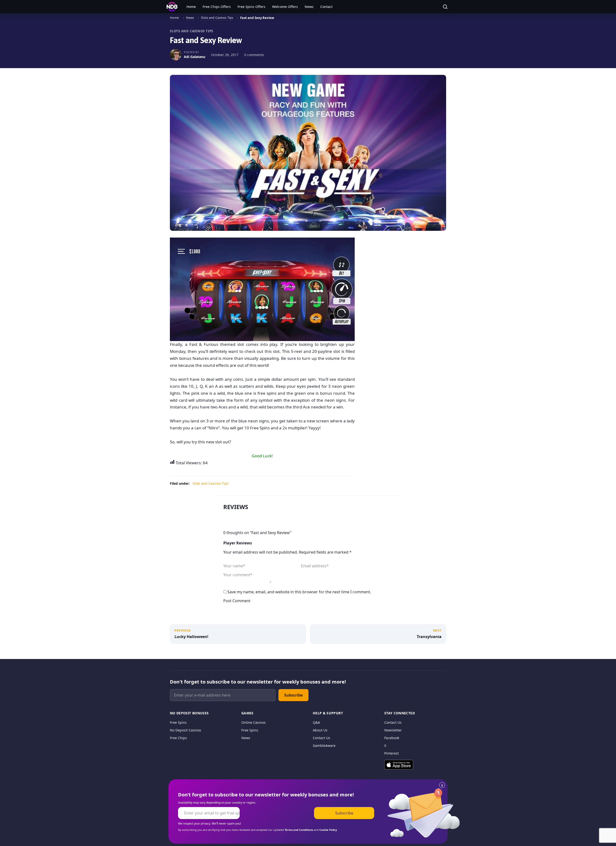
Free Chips (178, 738)
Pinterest (391, 753)
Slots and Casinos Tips (217, 17)
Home (191, 6)
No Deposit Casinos (185, 730)
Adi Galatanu (194, 56)
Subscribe (293, 695)
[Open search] (445, 7)
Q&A (316, 722)
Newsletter (393, 730)
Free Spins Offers (251, 6)
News (309, 6)
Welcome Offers (285, 6)
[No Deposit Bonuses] (172, 7)
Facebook (391, 738)
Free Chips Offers (217, 6)
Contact (326, 6)
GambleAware (324, 745)
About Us (320, 730)
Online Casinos (253, 722)
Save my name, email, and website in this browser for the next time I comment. (299, 591)
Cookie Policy (328, 830)
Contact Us (321, 738)
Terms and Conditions (299, 830)
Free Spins (178, 722)
